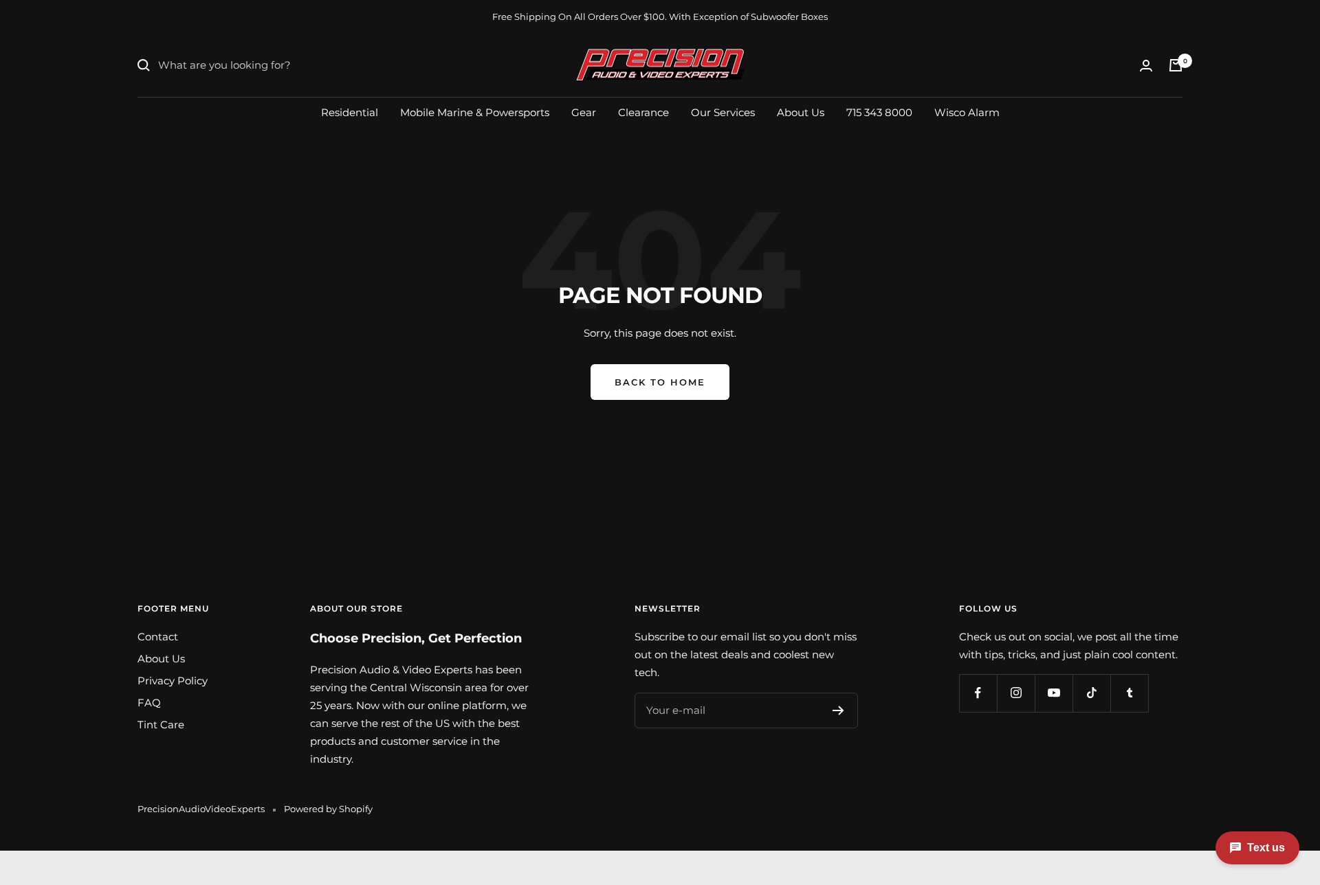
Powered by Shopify (328, 808)
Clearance (643, 111)
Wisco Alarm (967, 111)
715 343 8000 (879, 111)
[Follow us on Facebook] (978, 693)
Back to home (660, 382)
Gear (583, 111)
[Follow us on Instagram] (1016, 693)
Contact (158, 636)
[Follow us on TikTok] (1091, 693)
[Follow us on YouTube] (1053, 693)
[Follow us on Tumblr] (1129, 693)
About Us (800, 111)
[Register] (838, 710)
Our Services (723, 111)
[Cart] (1175, 65)
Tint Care (161, 724)
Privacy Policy (173, 680)
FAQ (149, 702)
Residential (349, 111)
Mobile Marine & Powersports (474, 111)
